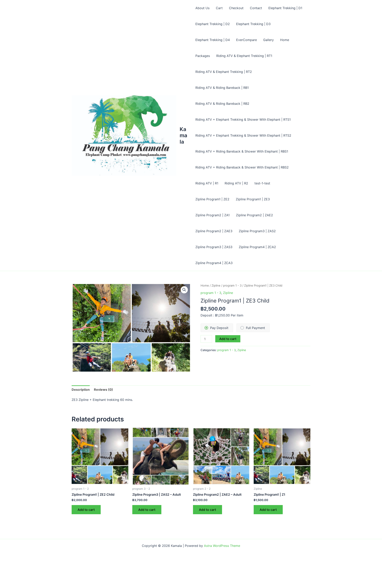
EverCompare (246, 40)
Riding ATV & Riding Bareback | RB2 (222, 104)
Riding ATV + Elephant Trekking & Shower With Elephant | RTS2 (243, 135)
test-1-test (262, 183)
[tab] (81, 389)
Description (81, 390)
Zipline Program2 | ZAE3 (213, 231)
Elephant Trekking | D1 (285, 8)
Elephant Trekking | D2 (212, 24)
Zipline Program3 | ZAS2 (257, 231)
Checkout (236, 8)
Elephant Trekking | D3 (253, 24)
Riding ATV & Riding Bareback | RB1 (222, 88)
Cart (219, 8)
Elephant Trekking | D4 (212, 40)
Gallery (268, 40)
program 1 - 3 (232, 285)
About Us (202, 8)
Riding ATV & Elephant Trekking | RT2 (223, 72)
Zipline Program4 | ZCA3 (214, 263)
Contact (256, 8)
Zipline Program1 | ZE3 (253, 199)
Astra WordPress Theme (222, 546)
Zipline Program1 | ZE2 (212, 199)
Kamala (183, 135)
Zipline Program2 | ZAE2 (254, 215)
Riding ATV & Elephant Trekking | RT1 (244, 56)
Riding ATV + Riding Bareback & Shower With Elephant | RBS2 (242, 167)
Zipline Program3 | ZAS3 (213, 247)
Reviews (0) (103, 390)
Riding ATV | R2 (236, 183)
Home (284, 40)
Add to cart (227, 339)
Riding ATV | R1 (206, 183)
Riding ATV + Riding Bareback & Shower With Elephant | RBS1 (241, 151)
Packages (202, 56)
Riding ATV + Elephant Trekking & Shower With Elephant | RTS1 (243, 119)
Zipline (215, 285)
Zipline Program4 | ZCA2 (257, 247)
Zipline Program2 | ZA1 (212, 215)
